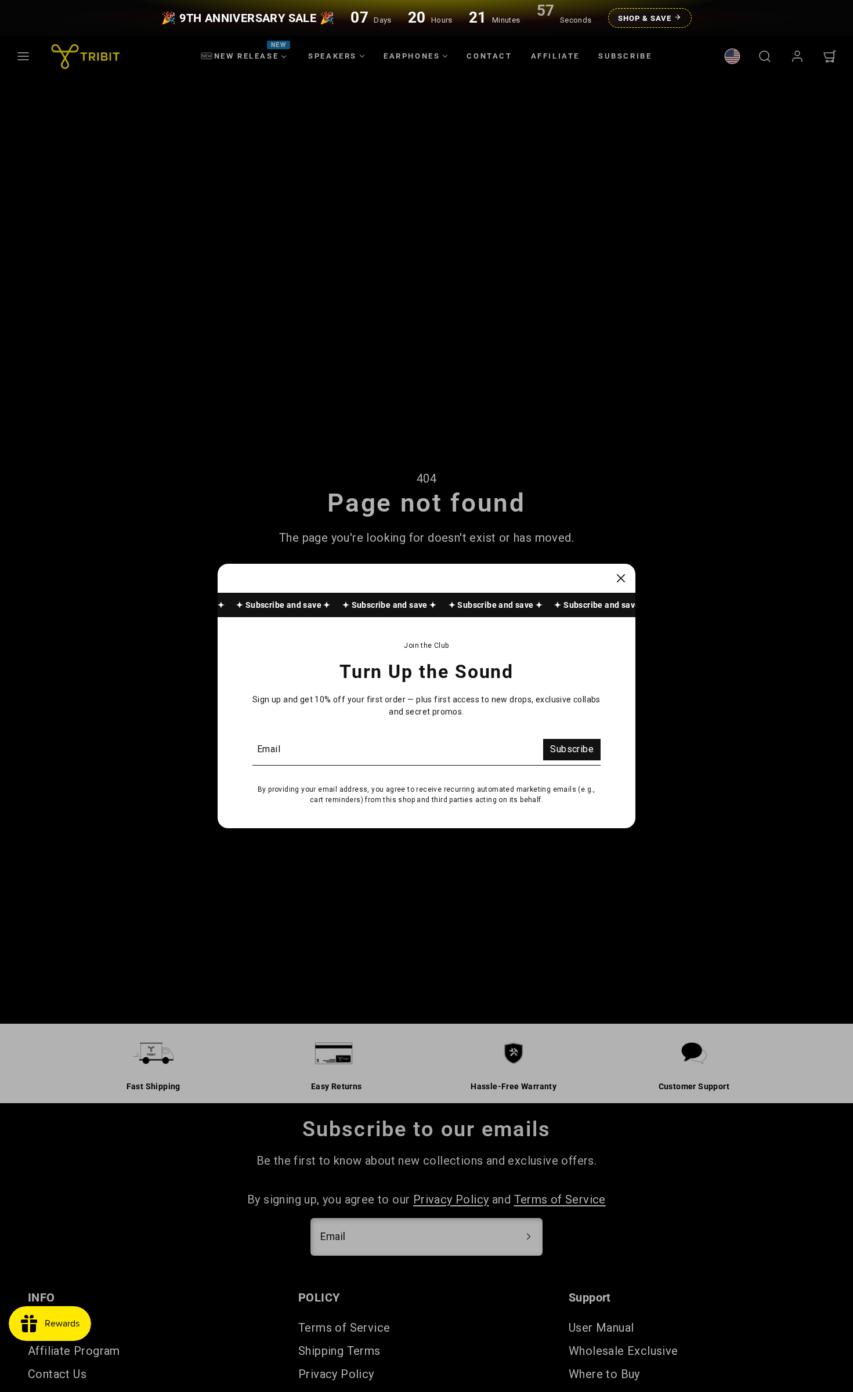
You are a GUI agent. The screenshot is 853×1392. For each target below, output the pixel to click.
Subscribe (572, 749)
